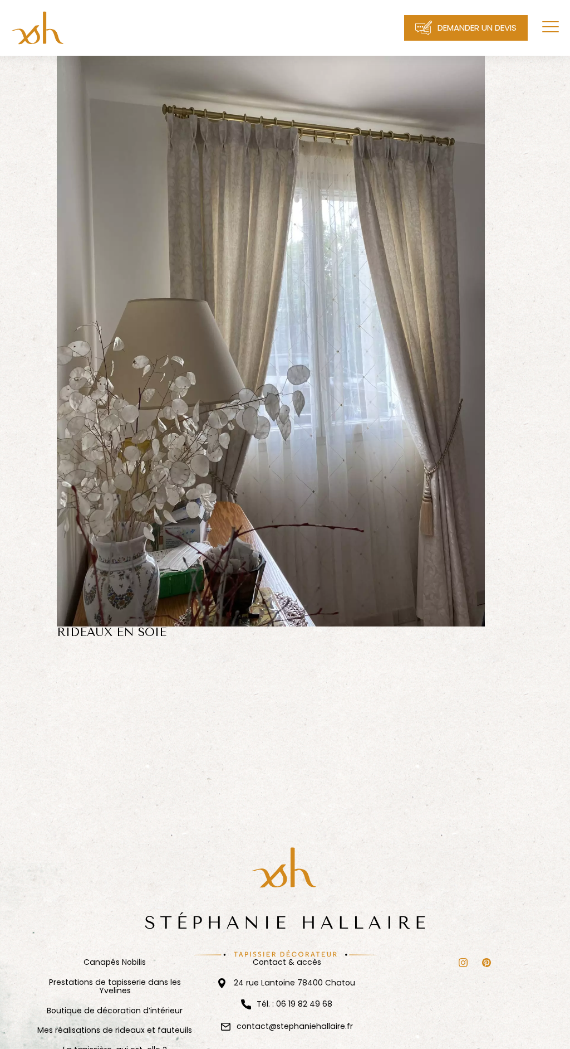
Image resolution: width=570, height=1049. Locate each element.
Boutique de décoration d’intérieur (115, 1011)
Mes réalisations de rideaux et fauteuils (114, 1030)
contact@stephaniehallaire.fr (295, 1026)
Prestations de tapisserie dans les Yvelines (115, 986)
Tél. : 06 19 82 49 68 (294, 1004)
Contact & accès (287, 962)
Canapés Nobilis (114, 962)
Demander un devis (477, 27)
